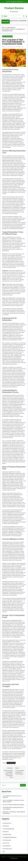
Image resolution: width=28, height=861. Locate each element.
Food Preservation (7, 36)
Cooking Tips (6, 826)
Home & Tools (6, 843)
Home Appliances (7, 845)
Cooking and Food (7, 823)
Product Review (14, 8)
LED (4, 851)
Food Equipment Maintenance (9, 837)
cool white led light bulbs (8, 828)
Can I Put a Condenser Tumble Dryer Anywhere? (13, 804)
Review (5, 46)
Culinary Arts (6, 831)
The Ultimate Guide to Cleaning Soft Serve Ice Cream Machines (12, 1)
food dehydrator (11, 763)
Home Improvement (7, 848)
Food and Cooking (7, 834)
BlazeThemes (15, 858)
